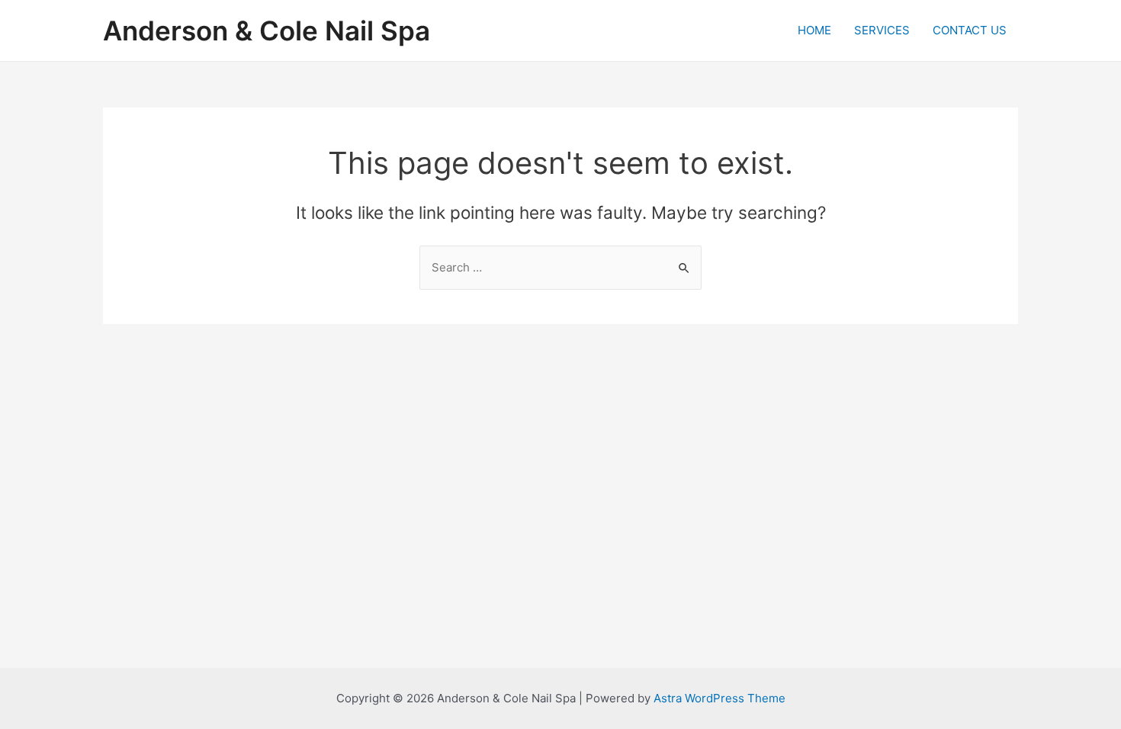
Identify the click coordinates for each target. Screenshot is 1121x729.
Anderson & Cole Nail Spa (266, 30)
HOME (814, 30)
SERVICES (882, 30)
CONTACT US (970, 30)
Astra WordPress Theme (719, 698)
